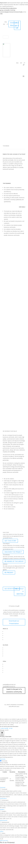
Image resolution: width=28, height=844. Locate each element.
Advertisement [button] (3, 820)
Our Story (6, 633)
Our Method (7, 648)
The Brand (6, 656)
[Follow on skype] (24, 31)
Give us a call (17, 25)
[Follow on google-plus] (21, 31)
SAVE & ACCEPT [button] (4, 840)
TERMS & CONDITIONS (9, 128)
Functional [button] (2, 787)
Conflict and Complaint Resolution (16, 131)
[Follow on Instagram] (23, 25)
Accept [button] (10, 728)
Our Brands (7, 637)
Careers (6, 672)
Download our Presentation (14, 622)
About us (6, 631)
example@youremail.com (9, 684)
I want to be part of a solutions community (14, 690)
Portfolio (6, 654)
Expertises (6, 650)
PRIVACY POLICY (21, 128)
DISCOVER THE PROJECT (13, 552)
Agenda (6, 668)
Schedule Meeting (13, 24)
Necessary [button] (2, 759)
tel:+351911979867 (11, 589)
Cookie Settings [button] (4, 728)
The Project (7, 635)
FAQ (24, 130)
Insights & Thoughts (9, 664)
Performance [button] (3, 798)
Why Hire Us (7, 639)
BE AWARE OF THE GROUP (14, 561)
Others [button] (1, 831)
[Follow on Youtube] (12, 699)
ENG (6, 22)
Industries (6, 652)
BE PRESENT (9, 572)
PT (7, 24)
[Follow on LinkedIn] (23, 28)
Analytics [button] (2, 809)
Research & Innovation (9, 666)
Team (5, 670)
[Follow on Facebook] (23, 22)
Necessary (4, 761)
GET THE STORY (10, 541)
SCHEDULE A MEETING (19, 591)
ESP (4, 24)
